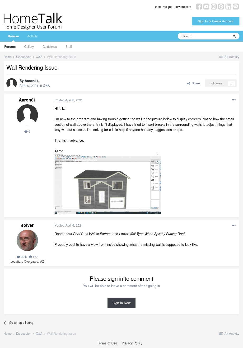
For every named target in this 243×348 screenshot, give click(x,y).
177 (35, 256)
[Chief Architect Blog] (236, 6)
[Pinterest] (221, 6)
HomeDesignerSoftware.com (172, 7)
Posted (69, 100)
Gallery (29, 46)
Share (195, 83)
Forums (10, 46)
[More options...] (233, 100)
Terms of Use (107, 343)
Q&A (46, 85)
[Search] (234, 36)
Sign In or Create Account (216, 21)
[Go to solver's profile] (27, 240)
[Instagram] (214, 6)
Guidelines (49, 46)
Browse (13, 36)
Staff (68, 46)
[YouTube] (206, 6)
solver (27, 225)
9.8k (23, 256)
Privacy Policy (132, 343)
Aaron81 (31, 80)
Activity (32, 36)
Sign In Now (121, 302)
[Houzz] (228, 6)
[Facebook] (199, 6)
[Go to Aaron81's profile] (11, 83)
